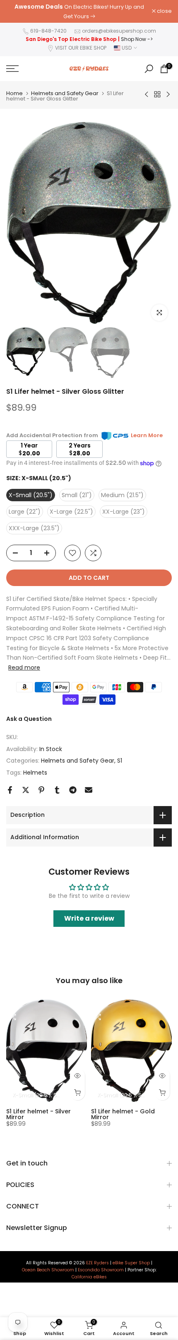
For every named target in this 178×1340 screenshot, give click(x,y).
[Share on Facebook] (10, 790)
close (164, 11)
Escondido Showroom (101, 1270)
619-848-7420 (48, 30)
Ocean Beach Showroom (48, 1270)
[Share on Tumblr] (57, 790)
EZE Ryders (97, 1263)
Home (14, 93)
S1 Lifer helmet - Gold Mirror (123, 1114)
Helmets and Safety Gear (65, 93)
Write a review (89, 918)
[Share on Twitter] (25, 790)
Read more (24, 667)
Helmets (35, 772)
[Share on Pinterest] (41, 790)
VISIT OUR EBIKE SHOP (80, 47)
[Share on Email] (88, 790)
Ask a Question (29, 719)
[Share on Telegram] (73, 790)
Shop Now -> (137, 39)
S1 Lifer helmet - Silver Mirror (38, 1114)
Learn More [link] (147, 435)
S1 (119, 760)
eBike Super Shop (131, 1263)
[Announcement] (79, 11)
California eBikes (89, 1277)
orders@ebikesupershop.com (119, 30)
